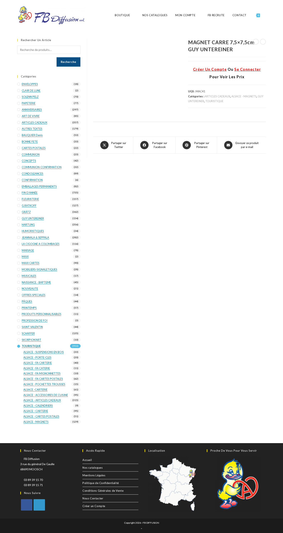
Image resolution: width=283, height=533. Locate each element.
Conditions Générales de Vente (102, 490)
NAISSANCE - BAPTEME (36, 282)
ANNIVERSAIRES (32, 109)
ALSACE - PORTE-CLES (37, 357)
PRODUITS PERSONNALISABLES (41, 314)
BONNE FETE (30, 141)
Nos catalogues (92, 467)
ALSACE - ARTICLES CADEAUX (42, 400)
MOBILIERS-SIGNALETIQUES (39, 269)
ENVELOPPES (30, 84)
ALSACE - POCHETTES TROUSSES (44, 384)
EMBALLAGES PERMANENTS (39, 186)
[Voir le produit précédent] (256, 42)
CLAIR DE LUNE (31, 90)
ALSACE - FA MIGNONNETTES (41, 373)
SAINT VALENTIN (32, 327)
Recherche (68, 62)
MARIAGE (28, 250)
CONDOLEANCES (32, 173)
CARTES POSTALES (34, 148)
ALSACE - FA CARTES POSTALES (43, 378)
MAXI (25, 256)
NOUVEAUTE (30, 288)
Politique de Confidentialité (100, 483)
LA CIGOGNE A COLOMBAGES (40, 244)
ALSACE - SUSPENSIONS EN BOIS (43, 352)
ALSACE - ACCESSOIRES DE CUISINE (45, 395)
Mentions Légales (93, 475)
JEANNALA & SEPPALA (35, 237)
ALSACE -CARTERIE (35, 389)
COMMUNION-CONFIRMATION (42, 167)
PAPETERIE (28, 103)
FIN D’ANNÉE (29, 192)
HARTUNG (28, 224)
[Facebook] (26, 505)
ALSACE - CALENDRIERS (38, 405)
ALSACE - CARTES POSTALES (41, 416)
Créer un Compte (93, 506)
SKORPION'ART (31, 339)
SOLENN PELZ (30, 96)
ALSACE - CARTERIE (35, 411)
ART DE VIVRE (31, 116)
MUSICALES (29, 276)
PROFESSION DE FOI (34, 320)
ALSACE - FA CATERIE (36, 368)
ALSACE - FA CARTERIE (37, 362)
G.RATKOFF (29, 205)
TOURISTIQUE (214, 101)
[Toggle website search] (265, 15)
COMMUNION (31, 154)
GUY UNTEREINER (33, 218)
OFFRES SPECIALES (33, 295)
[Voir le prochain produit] (263, 42)
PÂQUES (27, 301)
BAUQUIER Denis (32, 135)
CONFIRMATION (32, 180)
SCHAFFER (28, 333)
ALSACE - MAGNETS (243, 96)
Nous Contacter (92, 498)
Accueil (87, 460)
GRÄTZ (26, 212)
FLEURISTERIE (30, 199)
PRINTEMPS (29, 307)
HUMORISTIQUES (33, 231)
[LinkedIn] (39, 505)
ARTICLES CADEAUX (217, 96)
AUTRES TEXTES (32, 128)
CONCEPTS (29, 160)
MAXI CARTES (30, 263)
